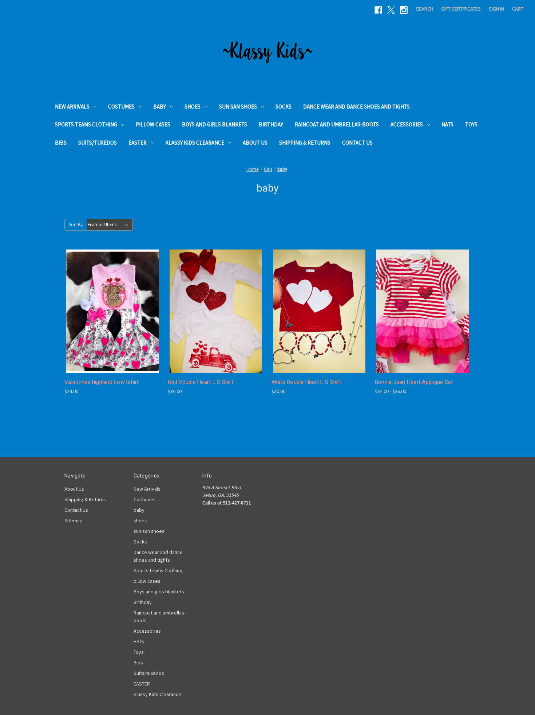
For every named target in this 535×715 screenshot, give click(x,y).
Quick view (106, 297)
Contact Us (357, 142)
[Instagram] (404, 10)
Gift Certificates (461, 8)
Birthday (271, 124)
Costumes (121, 106)
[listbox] (109, 224)
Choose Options (112, 324)
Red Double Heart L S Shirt (200, 382)
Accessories (407, 124)
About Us (255, 142)
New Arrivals (72, 106)
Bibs (61, 142)
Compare (110, 311)
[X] (391, 10)
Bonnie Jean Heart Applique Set (414, 382)
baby (159, 106)
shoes (193, 106)
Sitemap (73, 520)
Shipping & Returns (304, 142)
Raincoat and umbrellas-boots (337, 124)
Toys (471, 124)
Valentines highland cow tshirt (101, 382)
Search (424, 8)
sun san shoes (238, 106)
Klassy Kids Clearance (194, 142)
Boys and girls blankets (214, 124)
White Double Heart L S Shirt (306, 382)
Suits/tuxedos (97, 142)
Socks (284, 106)
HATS (447, 124)
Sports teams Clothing (86, 124)
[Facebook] (378, 10)
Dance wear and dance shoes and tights (356, 106)
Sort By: (76, 224)
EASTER (137, 142)
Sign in (496, 8)
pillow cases (153, 124)
